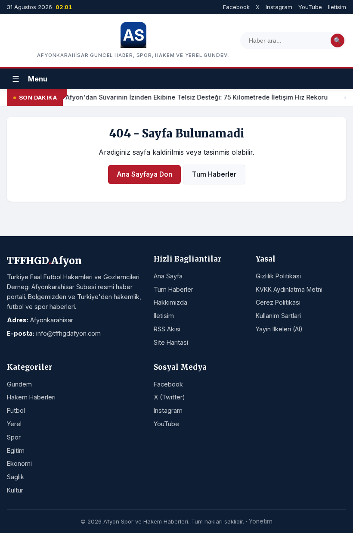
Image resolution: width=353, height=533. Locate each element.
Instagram (279, 6)
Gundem (19, 384)
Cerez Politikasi (278, 302)
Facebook (236, 6)
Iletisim (337, 6)
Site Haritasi (171, 342)
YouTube (310, 6)
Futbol (16, 410)
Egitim (16, 450)
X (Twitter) (169, 397)
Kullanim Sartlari (278, 315)
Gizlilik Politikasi (278, 276)
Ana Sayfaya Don (144, 174)
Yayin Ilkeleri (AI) (279, 329)
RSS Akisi (167, 329)
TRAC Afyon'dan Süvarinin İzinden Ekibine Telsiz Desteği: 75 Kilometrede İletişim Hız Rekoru (187, 97)
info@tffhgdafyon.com (68, 333)
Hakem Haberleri (31, 397)
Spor (14, 437)
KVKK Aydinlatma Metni (289, 289)
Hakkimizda (170, 302)
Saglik (15, 476)
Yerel (14, 423)
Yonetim (260, 521)
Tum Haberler (214, 174)
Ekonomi (19, 463)
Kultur (15, 490)
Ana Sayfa (168, 276)
